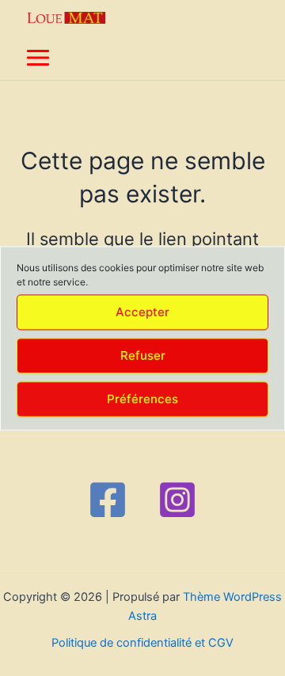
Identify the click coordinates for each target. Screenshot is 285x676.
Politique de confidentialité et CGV (142, 643)
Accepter (142, 311)
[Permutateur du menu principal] (38, 58)
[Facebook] (107, 499)
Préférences (142, 398)
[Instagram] (177, 499)
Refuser (142, 355)
